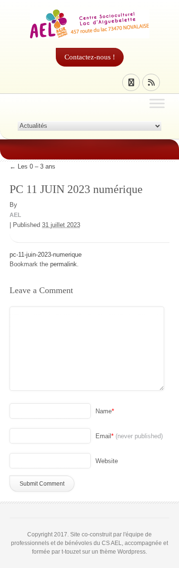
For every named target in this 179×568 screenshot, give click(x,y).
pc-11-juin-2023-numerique (46, 254)
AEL (15, 215)
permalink (63, 264)
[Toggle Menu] (157, 103)
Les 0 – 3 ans (33, 166)
